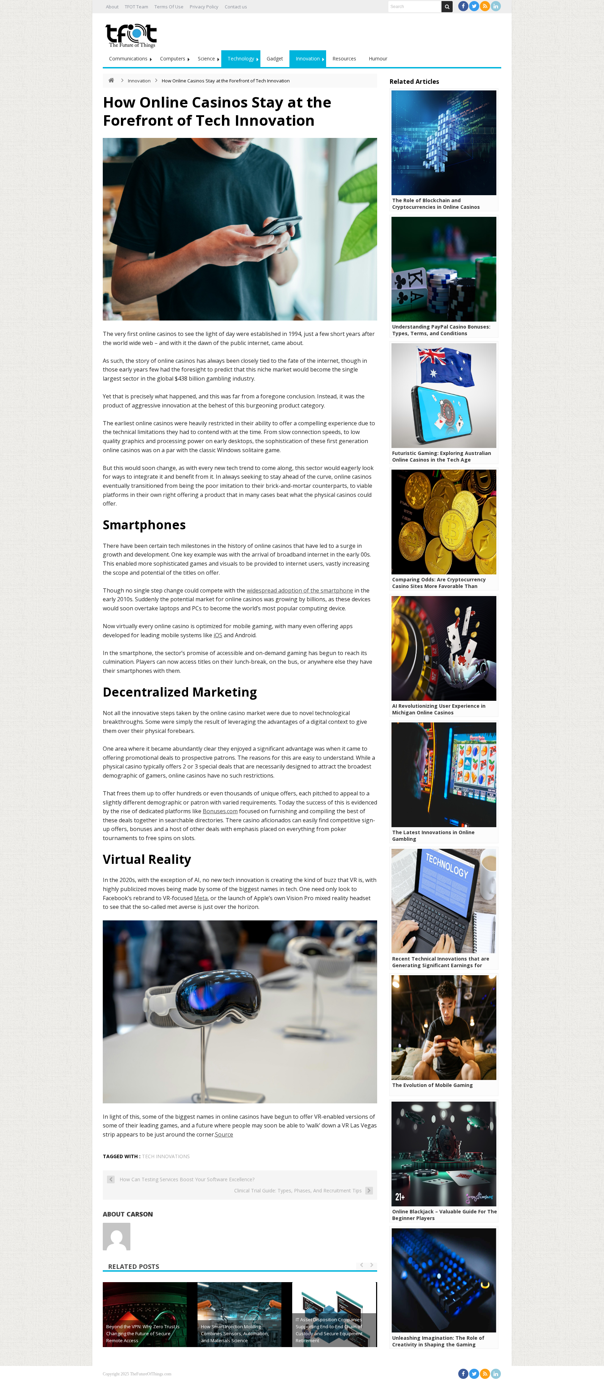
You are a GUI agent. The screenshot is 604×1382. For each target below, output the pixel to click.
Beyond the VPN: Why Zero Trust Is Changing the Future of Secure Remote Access (143, 1333)
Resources (344, 58)
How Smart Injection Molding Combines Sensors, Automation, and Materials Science (235, 1333)
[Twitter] (474, 6)
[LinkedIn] (495, 6)
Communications (128, 58)
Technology (241, 58)
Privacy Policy (204, 6)
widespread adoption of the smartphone (300, 590)
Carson (140, 1214)
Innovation (308, 58)
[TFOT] (132, 33)
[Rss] (485, 6)
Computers (172, 58)
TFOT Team (136, 6)
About (112, 6)
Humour (378, 58)
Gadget (275, 58)
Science (206, 58)
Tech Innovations (166, 1156)
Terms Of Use (169, 6)
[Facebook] (463, 6)
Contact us (236, 6)
